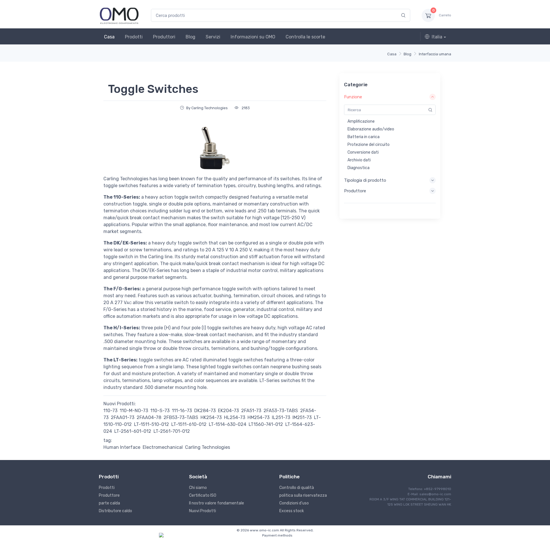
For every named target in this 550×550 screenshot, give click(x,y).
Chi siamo (198, 487)
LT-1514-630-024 (227, 424)
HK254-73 (211, 417)
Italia (437, 37)
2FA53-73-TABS (281, 410)
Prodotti (134, 37)
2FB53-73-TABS (181, 417)
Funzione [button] (353, 96)
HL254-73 (234, 417)
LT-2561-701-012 (172, 431)
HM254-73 (258, 417)
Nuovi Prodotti (202, 510)
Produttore (109, 495)
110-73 (110, 410)
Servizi (213, 37)
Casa (109, 37)
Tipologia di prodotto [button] (365, 180)
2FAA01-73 (122, 417)
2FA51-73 (251, 410)
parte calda (109, 503)
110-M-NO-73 (134, 410)
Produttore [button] (355, 190)
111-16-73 (182, 410)
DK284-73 (205, 410)
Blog (190, 37)
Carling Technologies (207, 447)
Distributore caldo (115, 510)
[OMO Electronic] (119, 15)
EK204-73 (228, 410)
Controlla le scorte (305, 37)
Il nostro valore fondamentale (216, 503)
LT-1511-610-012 (189, 424)
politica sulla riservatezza (303, 495)
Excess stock (291, 510)
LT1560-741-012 (266, 424)
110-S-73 (160, 410)
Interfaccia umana (435, 54)
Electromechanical (163, 447)
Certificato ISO (202, 495)
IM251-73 (302, 417)
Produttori (164, 37)
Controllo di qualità (296, 487)
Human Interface (121, 447)
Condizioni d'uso (294, 503)
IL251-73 (281, 417)
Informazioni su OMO (253, 37)
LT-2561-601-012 (132, 431)
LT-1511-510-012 (151, 424)
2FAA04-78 (149, 417)
